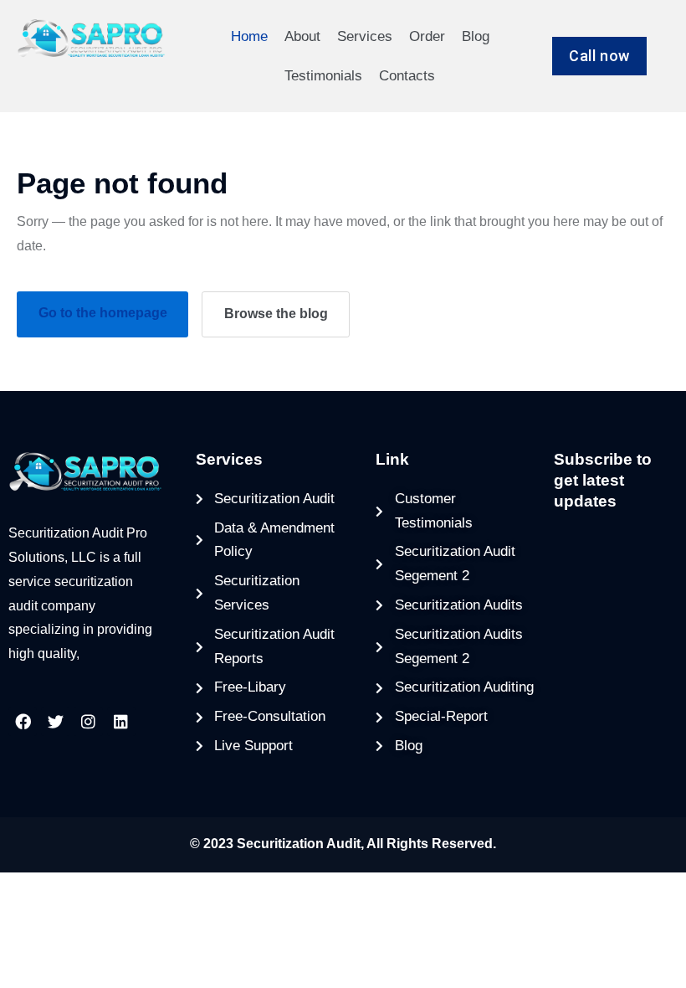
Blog (475, 36)
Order (427, 36)
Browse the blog (276, 313)
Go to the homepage (102, 313)
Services (364, 36)
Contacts (407, 76)
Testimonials (323, 76)
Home (249, 36)
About (302, 36)
